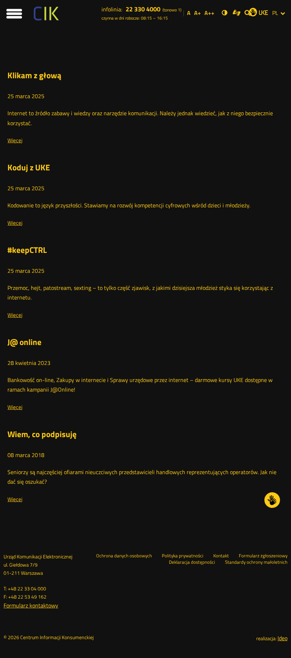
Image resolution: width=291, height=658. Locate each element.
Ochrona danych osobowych (124, 556)
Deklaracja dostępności (192, 562)
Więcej (14, 140)
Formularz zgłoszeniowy (263, 556)
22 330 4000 (143, 9)
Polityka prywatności (182, 556)
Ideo (282, 638)
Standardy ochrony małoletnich (256, 562)
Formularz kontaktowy (31, 605)
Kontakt (221, 556)
